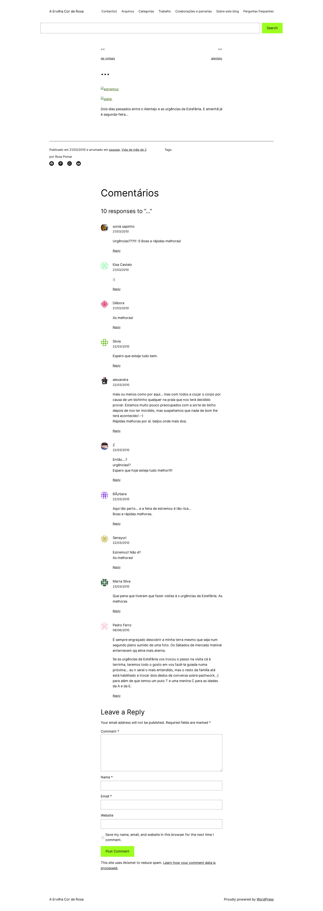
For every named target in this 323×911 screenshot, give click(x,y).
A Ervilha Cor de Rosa (66, 11)
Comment (110, 731)
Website (107, 815)
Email (106, 796)
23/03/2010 (121, 586)
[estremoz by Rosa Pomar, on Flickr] (110, 89)
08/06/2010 (121, 630)
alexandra (120, 380)
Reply (117, 251)
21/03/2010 (121, 231)
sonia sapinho (124, 226)
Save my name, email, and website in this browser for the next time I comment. (159, 837)
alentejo (216, 58)
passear (114, 150)
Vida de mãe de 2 (134, 150)
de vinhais (108, 58)
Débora (118, 303)
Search (272, 28)
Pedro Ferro (122, 625)
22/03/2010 (121, 346)
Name (107, 777)
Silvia (117, 341)
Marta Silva (121, 581)
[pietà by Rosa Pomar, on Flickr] (107, 99)
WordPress (265, 899)
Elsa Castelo (122, 265)
